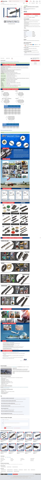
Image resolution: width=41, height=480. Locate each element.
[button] (34, 1)
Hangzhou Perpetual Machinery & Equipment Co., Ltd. (30, 8)
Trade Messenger (10, 474)
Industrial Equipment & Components (5, 4)
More (1, 472)
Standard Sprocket (2, 458)
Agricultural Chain (32, 459)
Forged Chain (12, 460)
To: (3, 421)
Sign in (39, 1)
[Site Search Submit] (27, 1)
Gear (20, 460)
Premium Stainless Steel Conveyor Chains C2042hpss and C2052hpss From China (20, 440)
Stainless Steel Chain (32, 458)
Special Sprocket (12, 459)
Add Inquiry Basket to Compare (12, 23)
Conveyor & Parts (11, 4)
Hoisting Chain (2, 460)
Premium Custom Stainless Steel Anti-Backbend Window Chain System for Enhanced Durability (28, 440)
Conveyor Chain (15, 4)
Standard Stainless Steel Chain (10, 471)
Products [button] (10, 1)
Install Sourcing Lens (15, 474)
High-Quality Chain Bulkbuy (16, 471)
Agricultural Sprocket (22, 459)
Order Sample (33, 17)
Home (1, 4)
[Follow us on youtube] (38, 474)
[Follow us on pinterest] (39, 474)
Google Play (5, 474)
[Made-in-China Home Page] (4, 1)
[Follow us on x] (36, 474)
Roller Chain (12, 458)
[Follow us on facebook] (35, 474)
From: (3, 419)
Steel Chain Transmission (3, 471)
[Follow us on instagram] (37, 474)
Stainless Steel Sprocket (3, 459)
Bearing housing (31, 460)
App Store (2, 474)
